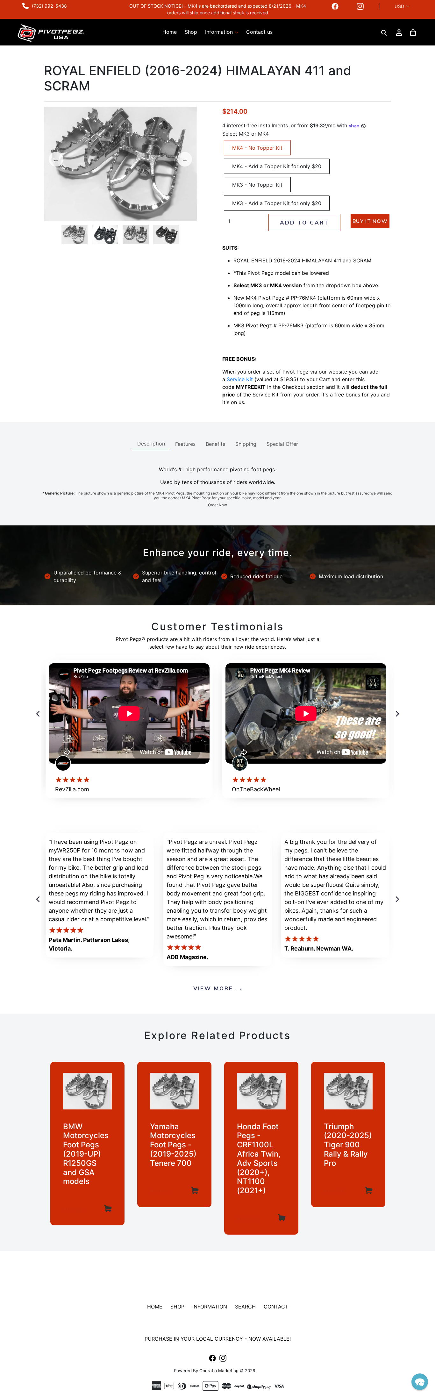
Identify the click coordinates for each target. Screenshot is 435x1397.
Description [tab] (151, 443)
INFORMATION (209, 1306)
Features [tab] (185, 444)
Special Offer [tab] (282, 444)
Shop (191, 32)
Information (219, 32)
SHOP (177, 1306)
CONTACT (276, 1306)
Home (169, 32)
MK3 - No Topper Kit (257, 185)
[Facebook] (335, 6)
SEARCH (245, 1306)
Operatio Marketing (219, 1370)
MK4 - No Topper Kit (257, 148)
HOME (154, 1306)
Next (184, 159)
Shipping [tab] (245, 444)
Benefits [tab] (215, 444)
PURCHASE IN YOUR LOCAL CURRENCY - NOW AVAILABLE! (218, 1339)
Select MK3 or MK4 (245, 134)
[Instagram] (360, 6)
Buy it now (370, 221)
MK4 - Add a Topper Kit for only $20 (276, 166)
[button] (419, 1381)
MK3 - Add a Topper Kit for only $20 (276, 203)
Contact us (259, 32)
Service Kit (240, 379)
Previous (56, 159)
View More (214, 988)
